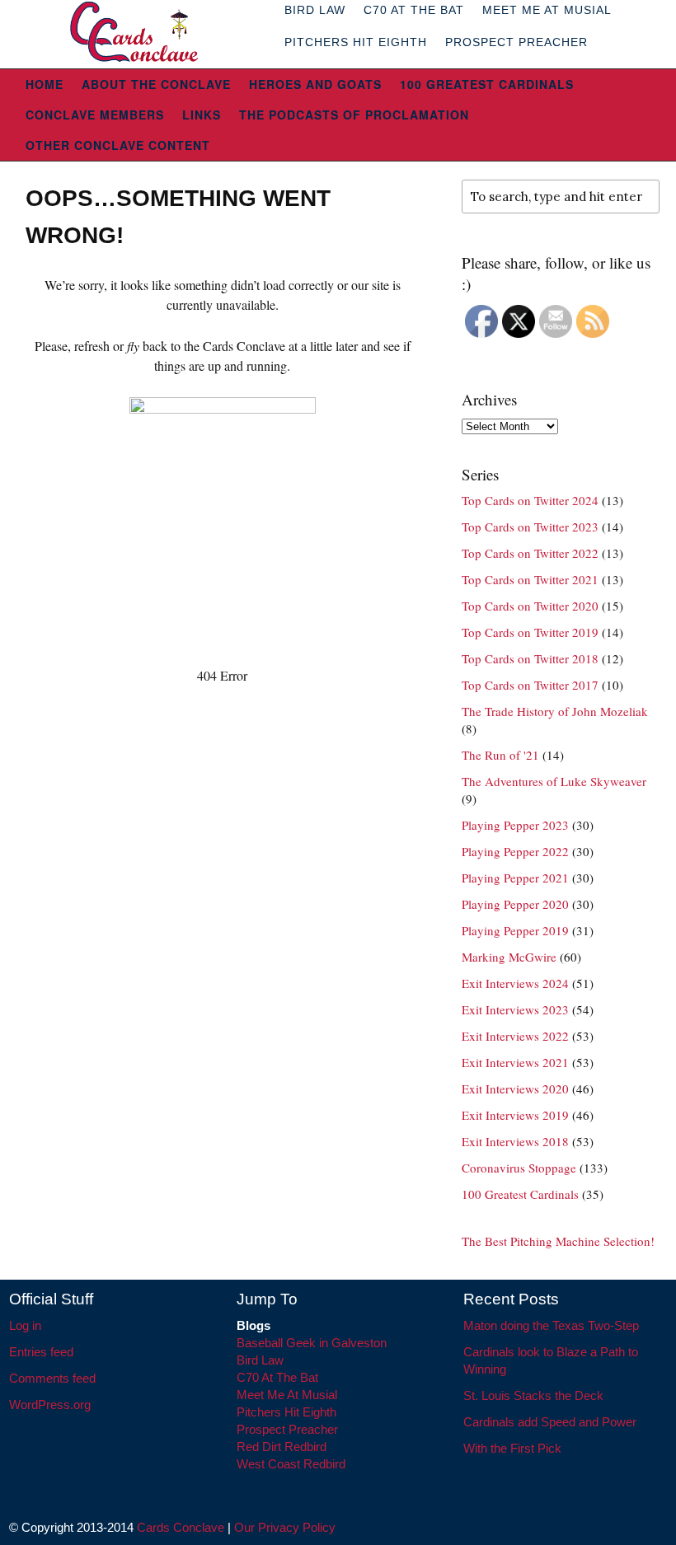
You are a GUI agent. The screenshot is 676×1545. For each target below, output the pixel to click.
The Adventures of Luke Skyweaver (554, 781)
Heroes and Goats (315, 84)
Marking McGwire (509, 956)
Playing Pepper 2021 (515, 877)
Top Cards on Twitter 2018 (530, 658)
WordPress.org (50, 1405)
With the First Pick (512, 1448)
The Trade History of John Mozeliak (555, 711)
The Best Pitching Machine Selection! (558, 1241)
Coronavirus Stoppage (519, 1167)
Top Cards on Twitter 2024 (530, 500)
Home (44, 84)
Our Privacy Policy (285, 1527)
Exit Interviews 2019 (515, 1115)
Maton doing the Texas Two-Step (551, 1325)
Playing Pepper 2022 (515, 851)
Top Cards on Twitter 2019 (530, 632)
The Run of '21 (500, 755)
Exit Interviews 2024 (515, 983)
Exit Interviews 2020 (515, 1088)
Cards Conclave (180, 1527)
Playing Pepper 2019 (515, 930)
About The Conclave (156, 84)
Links (201, 114)
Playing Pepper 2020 (515, 904)
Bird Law (260, 1360)
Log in (25, 1325)
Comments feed (52, 1378)
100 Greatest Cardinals (487, 84)
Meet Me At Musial (287, 1395)
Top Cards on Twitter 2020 (530, 605)
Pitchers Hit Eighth (355, 42)
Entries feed (41, 1352)
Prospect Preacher (516, 42)
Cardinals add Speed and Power (549, 1422)
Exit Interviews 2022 (515, 1036)
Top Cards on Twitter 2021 (530, 579)
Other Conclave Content (118, 145)
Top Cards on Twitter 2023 (530, 526)
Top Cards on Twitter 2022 (530, 553)
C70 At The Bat (277, 1377)
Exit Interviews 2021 (515, 1062)
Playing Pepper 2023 (515, 825)
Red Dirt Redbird (281, 1447)
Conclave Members (95, 114)
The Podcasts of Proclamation (354, 114)
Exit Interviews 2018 (515, 1141)
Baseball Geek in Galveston (312, 1343)
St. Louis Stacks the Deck (533, 1395)
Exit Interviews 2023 (515, 1009)
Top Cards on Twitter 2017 (530, 685)
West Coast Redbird (291, 1464)
